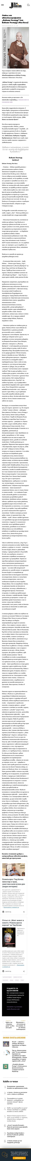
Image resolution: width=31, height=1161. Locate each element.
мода (11, 980)
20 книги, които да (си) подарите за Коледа (14, 1141)
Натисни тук (19, 1158)
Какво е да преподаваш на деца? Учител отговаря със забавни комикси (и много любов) (17, 1109)
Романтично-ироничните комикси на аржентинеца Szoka (17, 1087)
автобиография (7, 977)
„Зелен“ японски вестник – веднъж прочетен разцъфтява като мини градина (17, 1127)
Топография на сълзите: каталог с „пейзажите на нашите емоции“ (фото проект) (15, 1101)
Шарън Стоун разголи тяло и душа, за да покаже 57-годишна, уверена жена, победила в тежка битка (17, 1118)
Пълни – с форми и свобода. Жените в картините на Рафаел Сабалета (19, 1044)
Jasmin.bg (16, 5)
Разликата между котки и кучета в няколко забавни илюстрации (15, 1135)
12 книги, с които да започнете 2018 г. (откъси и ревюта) (17, 1093)
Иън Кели (5, 980)
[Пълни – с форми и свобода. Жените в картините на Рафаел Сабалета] (6, 1044)
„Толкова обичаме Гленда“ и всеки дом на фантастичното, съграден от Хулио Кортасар (19, 1068)
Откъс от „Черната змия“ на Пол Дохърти (10, 1024)
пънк (22, 980)
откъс (17, 980)
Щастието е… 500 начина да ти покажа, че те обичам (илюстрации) (20, 1025)
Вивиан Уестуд (18, 977)
